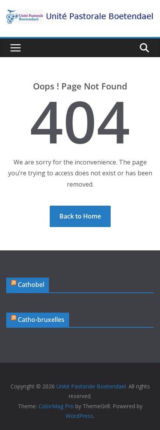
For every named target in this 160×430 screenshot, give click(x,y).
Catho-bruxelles (41, 319)
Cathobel (31, 284)
